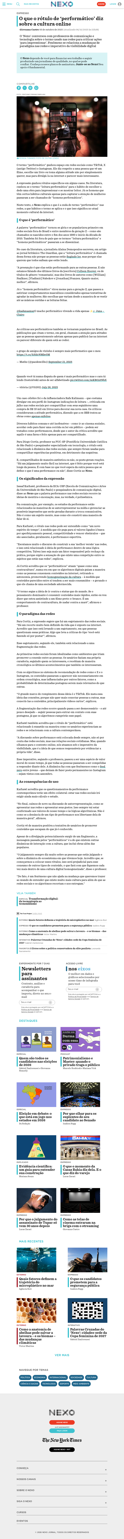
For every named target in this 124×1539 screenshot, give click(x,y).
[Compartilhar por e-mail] (30, 88)
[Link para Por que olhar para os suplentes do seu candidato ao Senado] (80, 1094)
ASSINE (101, 4)
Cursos (21, 1512)
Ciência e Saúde (29, 1384)
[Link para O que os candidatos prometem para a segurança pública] (87, 1260)
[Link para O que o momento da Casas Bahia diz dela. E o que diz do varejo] (80, 1147)
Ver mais (62, 1355)
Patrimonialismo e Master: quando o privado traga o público (81, 1062)
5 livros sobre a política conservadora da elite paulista (60, 948)
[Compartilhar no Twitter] (25, 88)
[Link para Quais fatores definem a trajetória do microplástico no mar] (36, 1260)
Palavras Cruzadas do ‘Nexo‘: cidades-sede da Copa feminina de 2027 (88, 1333)
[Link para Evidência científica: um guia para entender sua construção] (36, 1147)
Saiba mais (37, 913)
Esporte (64, 1384)
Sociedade (76, 1377)
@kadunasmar (25, 311)
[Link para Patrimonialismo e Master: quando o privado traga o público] (80, 1039)
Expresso (24, 926)
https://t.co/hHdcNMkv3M (33, 354)
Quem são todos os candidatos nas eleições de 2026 (38, 1062)
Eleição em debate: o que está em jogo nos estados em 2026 (35, 1117)
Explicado (22, 1162)
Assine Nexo (62, 1422)
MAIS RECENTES (31, 4)
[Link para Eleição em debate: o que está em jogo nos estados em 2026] (36, 1094)
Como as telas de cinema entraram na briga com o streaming (81, 1223)
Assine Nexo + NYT (62, 1449)
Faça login (62, 1431)
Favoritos (24, 949)
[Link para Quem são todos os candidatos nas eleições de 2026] (36, 1039)
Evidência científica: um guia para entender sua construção (37, 1170)
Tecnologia (49, 1384)
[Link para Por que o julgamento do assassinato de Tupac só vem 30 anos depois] (36, 1200)
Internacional (58, 1377)
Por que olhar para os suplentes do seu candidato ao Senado (79, 1117)
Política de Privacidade (30, 1009)
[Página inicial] (62, 4)
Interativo (24, 940)
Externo (23, 920)
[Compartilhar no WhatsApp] (36, 88)
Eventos (22, 1521)
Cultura (91, 1377)
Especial (21, 1054)
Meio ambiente (81, 1384)
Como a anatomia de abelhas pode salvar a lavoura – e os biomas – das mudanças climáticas (37, 1336)
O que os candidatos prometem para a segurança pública (60, 925)
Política (25, 1377)
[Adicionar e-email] (50, 1002)
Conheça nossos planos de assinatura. (52, 64)
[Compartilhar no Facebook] (19, 88)
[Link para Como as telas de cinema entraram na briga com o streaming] (80, 1200)
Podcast (65, 1054)
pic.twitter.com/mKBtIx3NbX (88, 380)
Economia (39, 1377)
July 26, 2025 (50, 387)
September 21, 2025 (60, 362)
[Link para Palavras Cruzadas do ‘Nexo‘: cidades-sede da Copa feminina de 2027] (87, 1310)
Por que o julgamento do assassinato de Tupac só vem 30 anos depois (38, 1223)
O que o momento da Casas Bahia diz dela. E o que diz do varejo (82, 1170)
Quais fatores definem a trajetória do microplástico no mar (61, 920)
